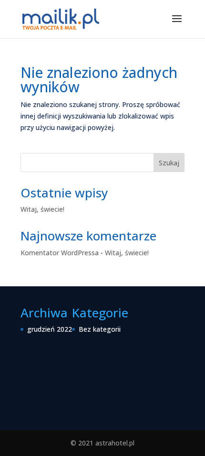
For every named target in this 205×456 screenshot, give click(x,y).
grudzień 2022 (49, 329)
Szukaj (169, 162)
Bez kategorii (100, 329)
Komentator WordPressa (59, 252)
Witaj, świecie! (42, 209)
